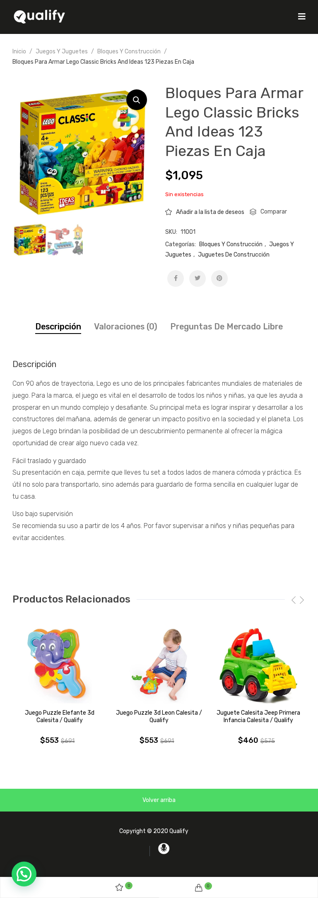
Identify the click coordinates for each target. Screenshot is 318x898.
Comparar (273, 211)
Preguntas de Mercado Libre (226, 326)
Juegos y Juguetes (62, 51)
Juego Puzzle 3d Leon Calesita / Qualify (159, 716)
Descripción (58, 326)
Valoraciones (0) (125, 326)
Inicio (19, 51)
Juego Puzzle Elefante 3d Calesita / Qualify (59, 716)
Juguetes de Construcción (234, 254)
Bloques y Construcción (129, 51)
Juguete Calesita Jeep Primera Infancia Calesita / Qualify (258, 716)
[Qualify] (39, 16)
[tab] (58, 326)
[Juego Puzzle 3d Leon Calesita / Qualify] (159, 665)
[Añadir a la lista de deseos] (100, 637)
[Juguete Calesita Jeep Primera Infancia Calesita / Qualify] (259, 665)
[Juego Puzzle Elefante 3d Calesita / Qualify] (59, 665)
